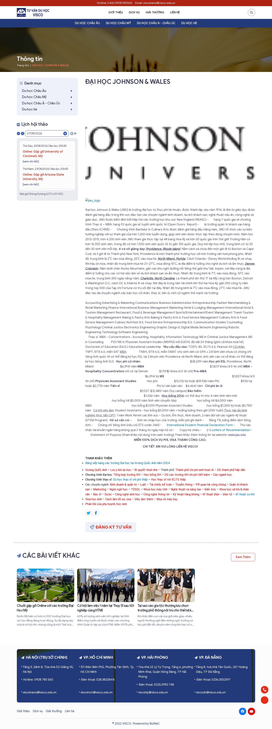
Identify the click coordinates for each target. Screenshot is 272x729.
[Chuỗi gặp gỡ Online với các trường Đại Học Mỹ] (45, 598)
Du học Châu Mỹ (118, 23)
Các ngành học (222, 474)
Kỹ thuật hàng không (186, 494)
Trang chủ (23, 65)
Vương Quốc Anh (96, 470)
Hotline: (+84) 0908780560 (114, 3)
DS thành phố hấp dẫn (231, 470)
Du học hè (189, 23)
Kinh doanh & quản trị (123, 484)
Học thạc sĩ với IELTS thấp (168, 479)
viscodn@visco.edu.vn (211, 692)
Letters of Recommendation (231, 430)
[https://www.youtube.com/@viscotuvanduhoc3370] (251, 711)
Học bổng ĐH (152, 474)
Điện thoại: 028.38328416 (98, 680)
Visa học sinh (94, 499)
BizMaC (155, 723)
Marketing (99, 489)
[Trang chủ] (33, 12)
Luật (143, 484)
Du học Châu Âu (87, 23)
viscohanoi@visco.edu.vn (39, 692)
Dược (108, 494)
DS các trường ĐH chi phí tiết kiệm (187, 474)
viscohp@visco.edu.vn (153, 692)
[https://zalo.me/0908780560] (264, 700)
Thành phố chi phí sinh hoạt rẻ (194, 470)
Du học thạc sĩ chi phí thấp (130, 479)
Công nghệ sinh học (127, 494)
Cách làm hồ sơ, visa (118, 499)
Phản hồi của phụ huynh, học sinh (106, 504)
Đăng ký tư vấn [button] (114, 527)
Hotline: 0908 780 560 (38, 680)
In (75, 133)
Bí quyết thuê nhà (146, 470)
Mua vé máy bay (167, 499)
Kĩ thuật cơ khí (245, 494)
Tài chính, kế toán (160, 484)
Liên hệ (175, 12)
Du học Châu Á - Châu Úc (156, 23)
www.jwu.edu (237, 435)
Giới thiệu (115, 12)
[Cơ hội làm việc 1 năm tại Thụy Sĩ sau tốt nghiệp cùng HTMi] (106, 598)
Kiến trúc (210, 489)
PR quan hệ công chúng (211, 484)
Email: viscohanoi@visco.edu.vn (155, 3)
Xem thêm (243, 557)
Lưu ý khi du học (120, 470)
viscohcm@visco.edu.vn (96, 692)
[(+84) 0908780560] (264, 689)
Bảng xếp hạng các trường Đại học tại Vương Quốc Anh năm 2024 (127, 463)
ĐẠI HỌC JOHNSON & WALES (50, 65)
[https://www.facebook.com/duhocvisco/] (242, 711)
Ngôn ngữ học (119, 489)
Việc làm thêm (144, 499)
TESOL (135, 489)
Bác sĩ (97, 494)
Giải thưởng (155, 12)
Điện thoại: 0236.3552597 (213, 680)
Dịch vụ (134, 12)
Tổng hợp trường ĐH (126, 474)
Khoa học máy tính (155, 489)
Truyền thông (183, 484)
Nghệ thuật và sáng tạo (186, 489)
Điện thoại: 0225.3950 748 (156, 685)
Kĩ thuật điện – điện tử (217, 494)
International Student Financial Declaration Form (200, 425)
